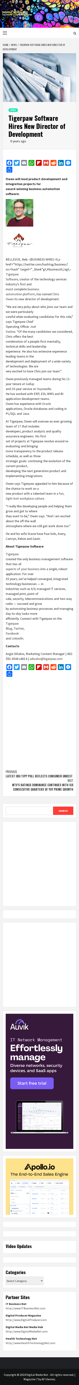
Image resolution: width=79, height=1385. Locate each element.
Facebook (12, 633)
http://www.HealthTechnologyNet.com (30, 1343)
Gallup (30, 384)
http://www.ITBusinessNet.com (25, 1308)
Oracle (46, 404)
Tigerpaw (12, 554)
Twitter (19, 628)
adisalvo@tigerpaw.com (46, 659)
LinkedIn (17, 638)
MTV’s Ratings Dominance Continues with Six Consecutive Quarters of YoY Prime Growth (42, 785)
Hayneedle (44, 389)
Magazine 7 (31, 1379)
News (13, 110)
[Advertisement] (39, 721)
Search (63, 810)
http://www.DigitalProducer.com (26, 1320)
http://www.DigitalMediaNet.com (27, 1331)
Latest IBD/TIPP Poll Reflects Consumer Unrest (39, 774)
